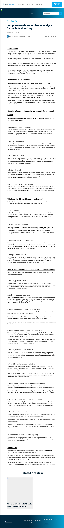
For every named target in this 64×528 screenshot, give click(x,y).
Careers (39, 4)
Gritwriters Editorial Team (20, 36)
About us (30, 4)
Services (21, 4)
